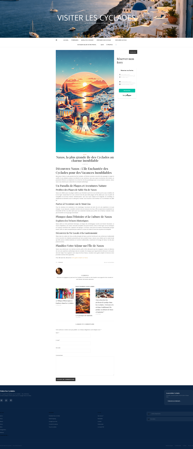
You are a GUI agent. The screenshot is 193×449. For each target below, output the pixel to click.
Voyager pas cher (53, 421)
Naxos (1, 421)
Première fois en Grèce (54, 416)
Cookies (184, 445)
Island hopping (52, 418)
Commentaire (59, 355)
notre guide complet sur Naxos (80, 257)
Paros (1, 424)
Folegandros (3, 429)
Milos (1, 427)
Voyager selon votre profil (86, 44)
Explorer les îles (121, 40)
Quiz (102, 44)
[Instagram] (1, 400)
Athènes (2, 432)
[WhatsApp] (6, 400)
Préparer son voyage (104, 40)
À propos (110, 44)
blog (85, 154)
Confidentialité (178, 445)
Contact (99, 421)
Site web (58, 347)
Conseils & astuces (53, 424)
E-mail (58, 340)
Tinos (1, 418)
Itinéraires (74, 40)
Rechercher (133, 52)
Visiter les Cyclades (96, 17)
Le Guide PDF (101, 427)
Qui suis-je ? (100, 416)
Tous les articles (52, 427)
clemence (60, 262)
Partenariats (100, 424)
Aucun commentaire (109, 262)
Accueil (65, 40)
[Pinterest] (10, 400)
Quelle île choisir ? (87, 40)
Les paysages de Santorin (84, 315)
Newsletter (100, 418)
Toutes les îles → (4, 435)
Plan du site (190, 445)
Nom (57, 332)
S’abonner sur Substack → (174, 401)
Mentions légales (169, 445)
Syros (1, 416)
